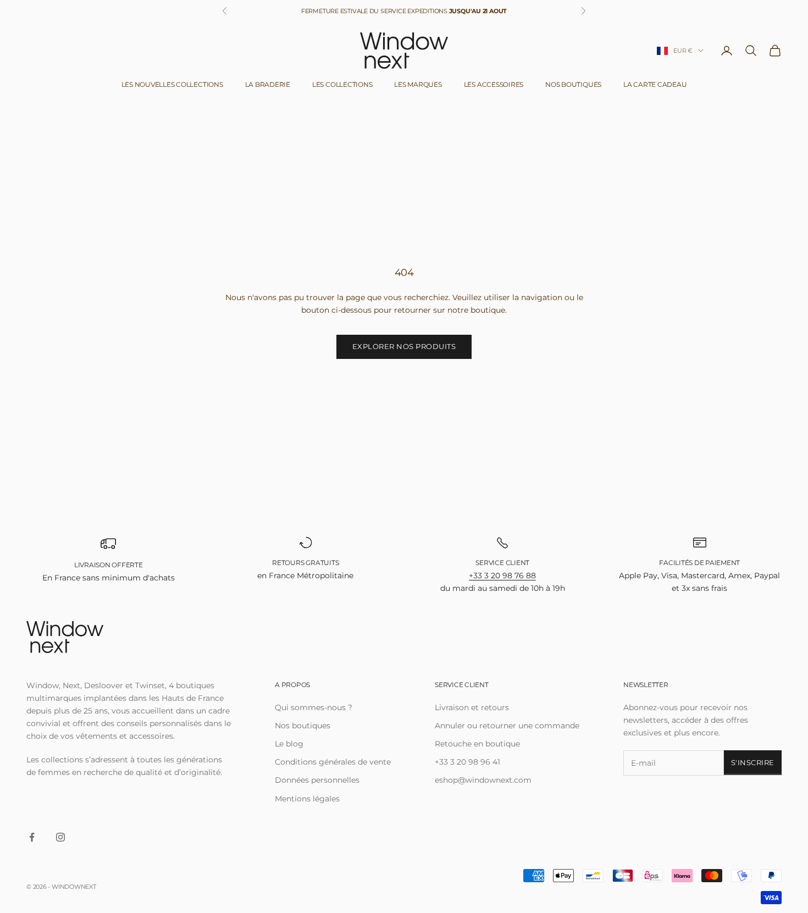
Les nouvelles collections (172, 84)
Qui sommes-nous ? (313, 707)
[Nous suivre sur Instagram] (60, 837)
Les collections (342, 84)
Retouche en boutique (477, 744)
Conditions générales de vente (333, 762)
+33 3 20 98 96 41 (467, 762)
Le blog (289, 744)
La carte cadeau (655, 84)
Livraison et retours (472, 707)
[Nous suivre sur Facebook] (31, 837)
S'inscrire (752, 762)
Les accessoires (493, 84)
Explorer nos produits (404, 346)
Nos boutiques (573, 84)
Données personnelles (317, 780)
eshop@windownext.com (483, 780)
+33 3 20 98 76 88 (502, 575)
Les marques (417, 84)
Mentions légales (307, 799)
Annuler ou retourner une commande (507, 726)
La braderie (267, 84)
